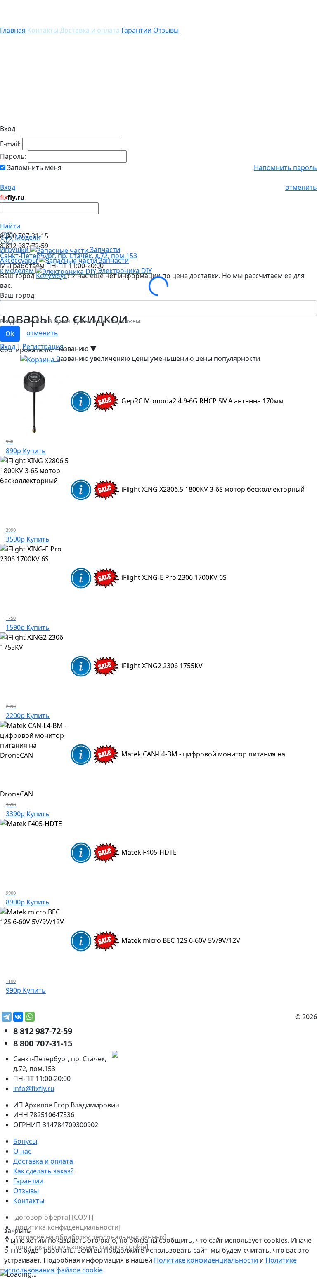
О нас (22, 1151)
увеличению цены (119, 358)
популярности (237, 358)
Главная (13, 30)
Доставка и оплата (90, 30)
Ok (9, 333)
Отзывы (166, 30)
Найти (10, 226)
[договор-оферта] (41, 1217)
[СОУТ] (82, 1217)
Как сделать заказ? (43, 1170)
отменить (301, 187)
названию (72, 358)
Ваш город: (18, 295)
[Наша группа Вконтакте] (255, 1055)
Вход (7, 187)
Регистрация (43, 346)
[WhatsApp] (30, 1017)
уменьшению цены (181, 358)
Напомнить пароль (285, 167)
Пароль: (13, 156)
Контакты (42, 30)
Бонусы (25, 1141)
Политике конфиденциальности (206, 1260)
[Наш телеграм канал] (152, 1055)
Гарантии (136, 30)
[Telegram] (7, 1017)
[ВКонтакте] (18, 1017)
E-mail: (10, 143)
